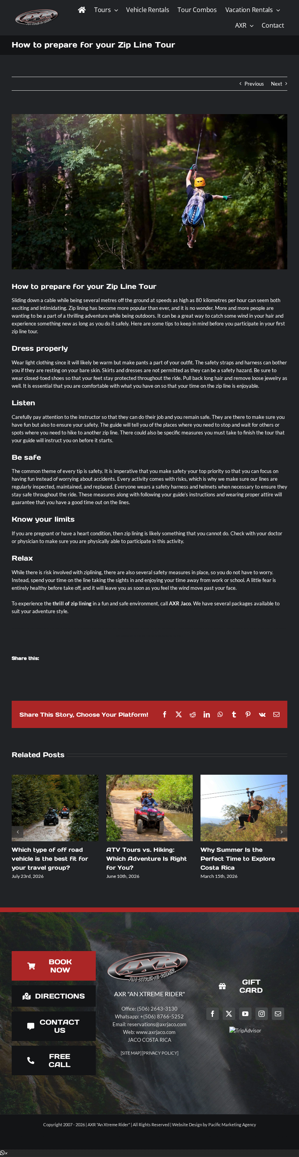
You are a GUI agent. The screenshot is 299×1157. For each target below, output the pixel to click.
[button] (4, 1153)
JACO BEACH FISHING (175, 628)
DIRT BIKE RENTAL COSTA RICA (53, 628)
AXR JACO (15, 628)
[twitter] (229, 1014)
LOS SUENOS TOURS (140, 636)
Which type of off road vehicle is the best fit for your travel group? (50, 858)
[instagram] (261, 1014)
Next (276, 84)
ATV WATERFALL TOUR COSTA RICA (157, 628)
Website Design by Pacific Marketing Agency (214, 1124)
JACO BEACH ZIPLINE (243, 628)
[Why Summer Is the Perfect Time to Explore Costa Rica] (244, 808)
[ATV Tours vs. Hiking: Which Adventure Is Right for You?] (149, 808)
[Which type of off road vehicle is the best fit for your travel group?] (55, 808)
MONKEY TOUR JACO (36, 628)
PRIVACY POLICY (160, 1052)
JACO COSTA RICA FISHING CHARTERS (193, 628)
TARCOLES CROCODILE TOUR (227, 628)
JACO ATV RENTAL (24, 628)
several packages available (244, 603)
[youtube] (245, 1014)
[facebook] (212, 1014)
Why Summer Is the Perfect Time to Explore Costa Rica (238, 858)
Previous (254, 84)
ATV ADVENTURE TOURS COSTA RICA (113, 628)
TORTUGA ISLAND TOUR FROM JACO (135, 628)
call (164, 603)
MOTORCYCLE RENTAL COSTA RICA (275, 628)
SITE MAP (131, 1052)
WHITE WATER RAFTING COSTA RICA (157, 636)
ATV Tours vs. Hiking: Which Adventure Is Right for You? (146, 858)
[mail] (278, 1014)
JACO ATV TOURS (97, 628)
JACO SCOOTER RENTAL (70, 628)
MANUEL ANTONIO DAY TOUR (124, 636)
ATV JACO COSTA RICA (84, 628)
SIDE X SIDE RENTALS (175, 636)
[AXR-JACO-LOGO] (37, 10)
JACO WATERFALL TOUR (257, 628)
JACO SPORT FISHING (212, 628)
